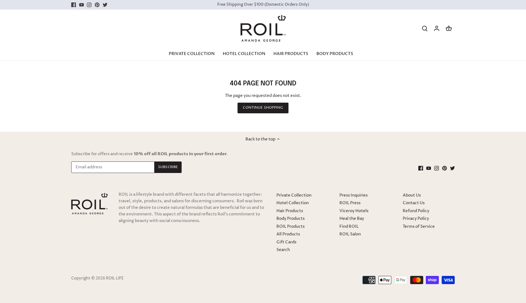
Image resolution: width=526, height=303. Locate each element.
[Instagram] (263, 179)
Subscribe (305, 162)
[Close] (324, 116)
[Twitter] (279, 179)
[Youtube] (255, 179)
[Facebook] (247, 179)
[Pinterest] (271, 179)
